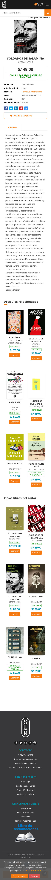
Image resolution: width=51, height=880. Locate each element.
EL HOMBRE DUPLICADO (36, 402)
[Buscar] (47, 12)
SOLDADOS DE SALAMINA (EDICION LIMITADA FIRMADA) (36, 536)
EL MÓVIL (36, 658)
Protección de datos (25, 790)
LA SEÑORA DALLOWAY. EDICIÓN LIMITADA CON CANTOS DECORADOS (14, 339)
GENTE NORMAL (15, 463)
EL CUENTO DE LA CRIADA (36, 340)
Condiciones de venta (25, 786)
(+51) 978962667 (25, 755)
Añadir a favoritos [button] (22, 115)
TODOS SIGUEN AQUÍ (36, 465)
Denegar (34, 876)
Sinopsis (12, 127)
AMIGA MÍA (14, 402)
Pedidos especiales (25, 812)
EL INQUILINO (15, 657)
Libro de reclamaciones (25, 821)
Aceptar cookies (19, 876)
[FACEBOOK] (16, 743)
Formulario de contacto (25, 763)
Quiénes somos (26, 808)
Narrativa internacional (31, 91)
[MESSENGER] (35, 743)
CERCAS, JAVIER (25, 62)
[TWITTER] (21, 743)
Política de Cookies (25, 794)
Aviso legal (25, 781)
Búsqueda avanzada (39, 18)
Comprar (15, 355)
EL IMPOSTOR (36, 596)
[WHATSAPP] (26, 743)
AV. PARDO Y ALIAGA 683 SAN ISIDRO (25, 767)
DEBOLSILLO (27, 84)
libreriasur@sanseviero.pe (25, 759)
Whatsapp (25, 816)
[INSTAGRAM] (30, 743)
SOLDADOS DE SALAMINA (15, 534)
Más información (33, 870)
